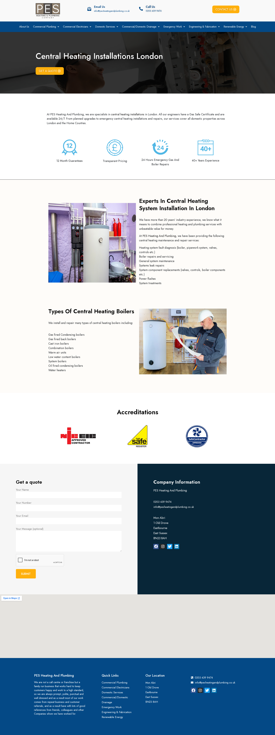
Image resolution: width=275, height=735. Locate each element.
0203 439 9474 (154, 10)
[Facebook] (156, 546)
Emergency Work (172, 26)
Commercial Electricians (75, 26)
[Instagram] (162, 546)
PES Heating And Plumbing (159, 236)
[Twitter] (169, 546)
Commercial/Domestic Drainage (139, 26)
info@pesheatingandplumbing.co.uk (112, 11)
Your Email (22, 516)
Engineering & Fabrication (203, 26)
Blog (253, 26)
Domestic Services (105, 26)
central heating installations (127, 114)
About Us (24, 26)
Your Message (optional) (29, 529)
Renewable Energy (234, 26)
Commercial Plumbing (44, 26)
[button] (46, 26)
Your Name (22, 490)
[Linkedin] (176, 546)
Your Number (23, 503)
